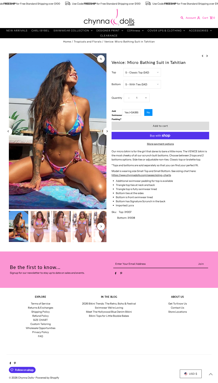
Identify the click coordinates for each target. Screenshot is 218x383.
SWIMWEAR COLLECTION (71, 30)
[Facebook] (115, 274)
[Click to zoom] (101, 59)
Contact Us (177, 307)
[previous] (202, 55)
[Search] (182, 18)
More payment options (160, 143)
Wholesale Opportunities (40, 328)
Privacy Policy (40, 332)
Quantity (117, 97)
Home (67, 41)
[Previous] (8, 131)
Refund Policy (40, 315)
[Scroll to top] (211, 374)
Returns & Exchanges (40, 307)
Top (114, 72)
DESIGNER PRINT (108, 30)
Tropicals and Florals (88, 41)
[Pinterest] (121, 274)
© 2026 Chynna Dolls (21, 377)
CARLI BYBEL (40, 30)
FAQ (40, 336)
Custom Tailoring (40, 324)
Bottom (116, 84)
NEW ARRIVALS (16, 30)
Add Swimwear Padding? (117, 115)
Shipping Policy (40, 311)
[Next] (107, 131)
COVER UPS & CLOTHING (164, 30)
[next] (207, 55)
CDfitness (133, 30)
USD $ (193, 373)
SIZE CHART (40, 319)
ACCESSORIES (198, 30)
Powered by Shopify (47, 377)
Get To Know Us (177, 303)
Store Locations (177, 311)
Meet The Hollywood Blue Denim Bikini (109, 311)
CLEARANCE (109, 35)
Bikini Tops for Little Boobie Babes (109, 315)
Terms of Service (40, 303)
